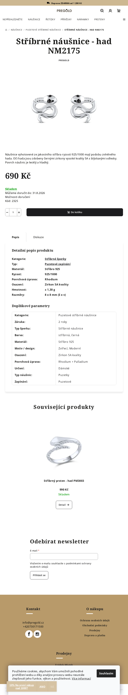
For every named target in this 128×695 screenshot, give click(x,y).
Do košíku (76, 212)
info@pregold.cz (33, 622)
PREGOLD (64, 60)
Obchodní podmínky (94, 625)
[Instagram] (37, 634)
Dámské (64, 368)
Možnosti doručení (17, 197)
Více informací (81, 678)
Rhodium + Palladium (73, 362)
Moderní (75, 348)
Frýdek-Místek (64, 665)
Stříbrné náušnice (70, 328)
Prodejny (94, 630)
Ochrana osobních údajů (95, 620)
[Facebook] (29, 634)
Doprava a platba (94, 635)
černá (75, 335)
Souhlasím (106, 673)
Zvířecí (63, 348)
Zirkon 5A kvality (69, 355)
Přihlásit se (39, 575)
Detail (62, 504)
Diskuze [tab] (38, 237)
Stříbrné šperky (55, 259)
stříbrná (64, 335)
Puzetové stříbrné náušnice (77, 315)
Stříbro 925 (66, 342)
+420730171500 (33, 626)
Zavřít (24, 224)
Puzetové (64, 381)
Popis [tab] (15, 237)
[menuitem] (12, 19)
